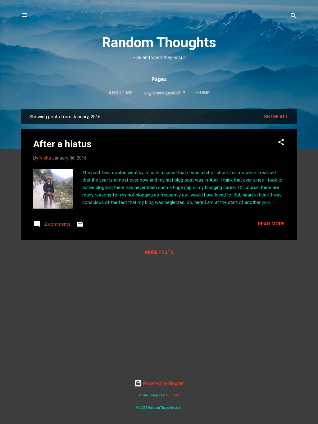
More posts (159, 252)
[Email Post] (80, 226)
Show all (276, 117)
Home (203, 93)
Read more (271, 224)
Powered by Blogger (163, 383)
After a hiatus (62, 143)
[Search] (293, 16)
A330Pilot (172, 395)
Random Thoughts (159, 42)
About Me (120, 93)
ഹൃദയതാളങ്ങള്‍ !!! (164, 93)
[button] (281, 143)
